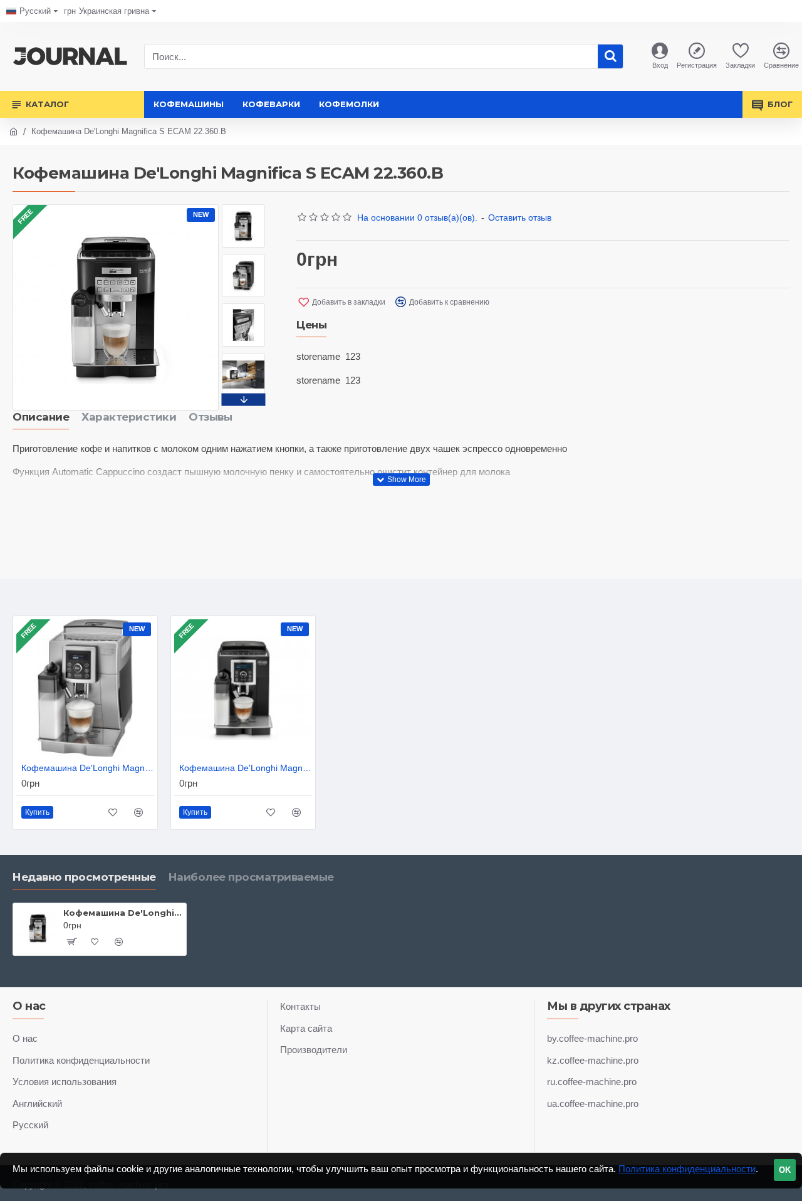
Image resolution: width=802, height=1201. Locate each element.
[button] (244, 207)
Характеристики (128, 417)
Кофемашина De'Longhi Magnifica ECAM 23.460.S (87, 768)
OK (785, 1170)
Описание (41, 417)
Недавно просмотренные (84, 877)
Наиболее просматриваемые (251, 877)
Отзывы (210, 417)
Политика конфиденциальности (687, 1168)
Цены (311, 324)
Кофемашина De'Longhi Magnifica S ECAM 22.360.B (122, 913)
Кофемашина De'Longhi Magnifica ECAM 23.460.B (245, 768)
